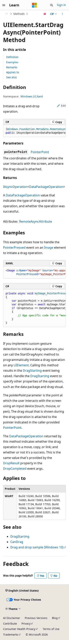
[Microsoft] (34, 5)
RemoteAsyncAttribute (35, 221)
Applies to (12, 72)
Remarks (11, 67)
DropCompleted (14, 468)
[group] (34, 131)
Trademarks (10, 634)
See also (11, 77)
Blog (55, 618)
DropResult (11, 463)
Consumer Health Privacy (19, 629)
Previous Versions (36, 618)
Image (48, 247)
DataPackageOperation (46, 187)
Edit (63, 105)
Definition (12, 57)
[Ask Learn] (45, 14)
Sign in (61, 5)
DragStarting (32, 370)
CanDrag (16, 542)
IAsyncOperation (15, 187)
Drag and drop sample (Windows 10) (36, 547)
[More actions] (62, 14)
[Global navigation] (4, 5)
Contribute (10, 623)
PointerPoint (40, 152)
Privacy (25, 623)
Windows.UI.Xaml (32, 96)
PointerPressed (14, 247)
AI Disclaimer (11, 618)
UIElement (21, 365)
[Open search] (51, 5)
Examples (12, 62)
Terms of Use (51, 629)
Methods (19, 14)
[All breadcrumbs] (6, 14)
